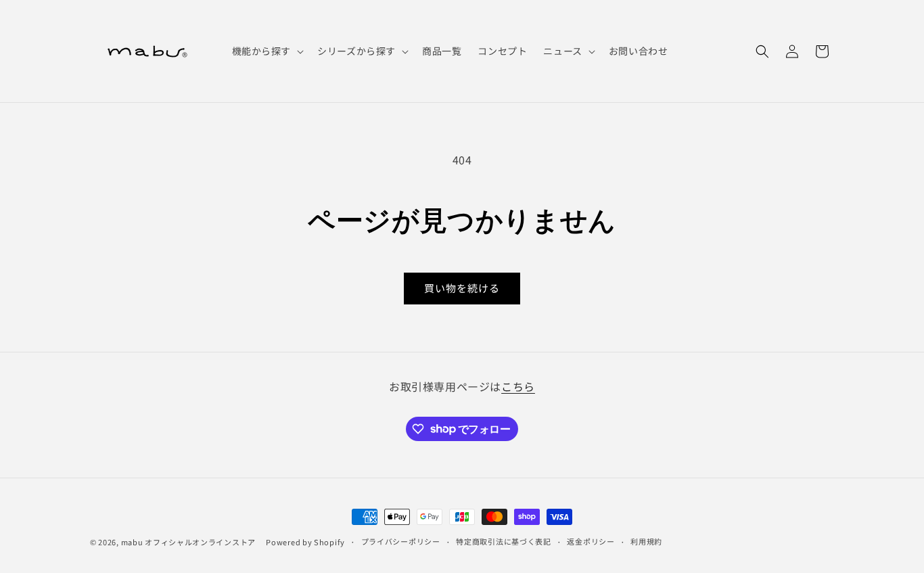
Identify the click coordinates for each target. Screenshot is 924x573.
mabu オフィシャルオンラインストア (192, 541)
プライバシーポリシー (400, 541)
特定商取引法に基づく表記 (503, 541)
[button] (267, 51)
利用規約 (646, 541)
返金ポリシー (590, 541)
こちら (518, 386)
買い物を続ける (462, 288)
